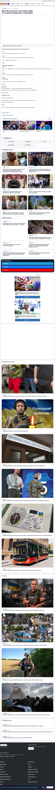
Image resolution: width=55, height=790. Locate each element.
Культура (2, 761)
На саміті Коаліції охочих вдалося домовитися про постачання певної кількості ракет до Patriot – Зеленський (27, 731)
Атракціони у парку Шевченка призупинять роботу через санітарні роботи (39, 213)
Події (22, 3)
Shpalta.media (10, 115)
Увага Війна (32, 3)
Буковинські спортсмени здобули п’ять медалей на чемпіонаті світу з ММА (12, 192)
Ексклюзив (27, 3)
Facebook (7, 756)
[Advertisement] (27, 341)
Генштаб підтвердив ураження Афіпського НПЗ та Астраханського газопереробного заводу (40, 238)
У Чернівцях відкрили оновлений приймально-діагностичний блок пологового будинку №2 (24, 465)
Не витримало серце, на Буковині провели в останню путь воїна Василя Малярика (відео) (23, 680)
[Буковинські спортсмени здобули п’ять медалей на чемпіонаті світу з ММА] (14, 181)
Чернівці (18, 3)
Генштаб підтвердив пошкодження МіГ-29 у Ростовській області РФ (39, 253)
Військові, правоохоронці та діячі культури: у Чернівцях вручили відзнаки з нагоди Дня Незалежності (26, 500)
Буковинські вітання (32, 769)
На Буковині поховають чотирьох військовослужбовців (15, 431)
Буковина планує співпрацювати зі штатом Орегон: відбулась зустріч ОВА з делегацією (13, 213)
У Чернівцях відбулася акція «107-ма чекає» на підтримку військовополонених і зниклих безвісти (25, 645)
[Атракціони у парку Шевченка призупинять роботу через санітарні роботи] (40, 202)
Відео (42, 3)
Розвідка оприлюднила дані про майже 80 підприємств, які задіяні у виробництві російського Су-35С (39, 246)
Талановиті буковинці (5, 779)
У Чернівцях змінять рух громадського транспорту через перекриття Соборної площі (22, 570)
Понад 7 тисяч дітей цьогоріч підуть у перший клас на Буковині (40, 192)
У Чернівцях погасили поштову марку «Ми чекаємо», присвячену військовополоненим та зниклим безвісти (27, 535)
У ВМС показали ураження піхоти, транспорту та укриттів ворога (17, 737)
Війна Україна (3, 764)
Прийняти (43, 787)
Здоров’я (30, 766)
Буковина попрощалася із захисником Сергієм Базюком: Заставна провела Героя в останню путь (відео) (26, 714)
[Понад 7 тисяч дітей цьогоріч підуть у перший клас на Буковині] (40, 181)
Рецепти (2, 781)
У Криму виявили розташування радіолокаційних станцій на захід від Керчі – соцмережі (23, 725)
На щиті (38, 3)
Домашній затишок (32, 781)
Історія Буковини (32, 776)
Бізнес (29, 764)
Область (13, 3)
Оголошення (3, 771)
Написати (31, 748)
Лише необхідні (49, 787)
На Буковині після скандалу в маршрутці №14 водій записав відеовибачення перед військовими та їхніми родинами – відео (14, 170)
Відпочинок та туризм (33, 771)
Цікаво (1, 769)
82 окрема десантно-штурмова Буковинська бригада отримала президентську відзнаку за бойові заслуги (40, 170)
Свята (1, 784)
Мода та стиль (31, 774)
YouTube (12, 756)
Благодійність (31, 761)
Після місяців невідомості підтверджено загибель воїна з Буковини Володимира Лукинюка (23, 610)
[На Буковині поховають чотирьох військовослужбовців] (27, 413)
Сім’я (29, 779)
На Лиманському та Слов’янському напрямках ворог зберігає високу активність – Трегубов (14, 224)
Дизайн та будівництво (5, 776)
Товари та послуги (4, 774)
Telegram (2, 756)
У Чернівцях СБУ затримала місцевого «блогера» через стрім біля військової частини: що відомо (25, 396)
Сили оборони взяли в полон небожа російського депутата (12, 245)
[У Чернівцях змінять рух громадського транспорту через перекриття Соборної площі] (27, 553)
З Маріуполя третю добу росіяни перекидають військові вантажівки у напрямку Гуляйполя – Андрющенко (14, 254)
